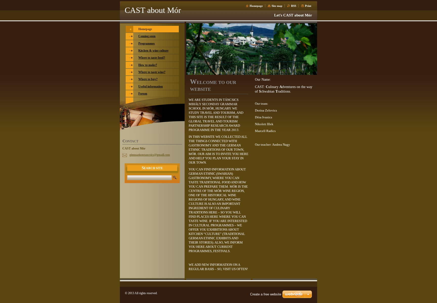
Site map (277, 5)
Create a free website (265, 294)
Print (308, 5)
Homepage (256, 5)
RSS (293, 5)
